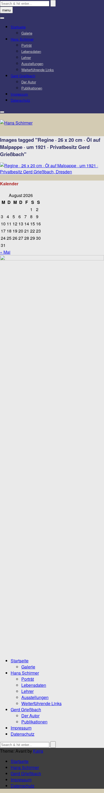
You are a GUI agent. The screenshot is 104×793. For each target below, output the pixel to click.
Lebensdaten (31, 51)
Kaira (38, 751)
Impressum (19, 94)
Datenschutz (20, 100)
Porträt (26, 45)
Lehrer (26, 57)
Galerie (26, 33)
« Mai (5, 252)
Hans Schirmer (22, 39)
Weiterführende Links (37, 69)
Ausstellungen (32, 63)
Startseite (18, 26)
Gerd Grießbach (23, 75)
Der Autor (28, 81)
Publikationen (31, 88)
